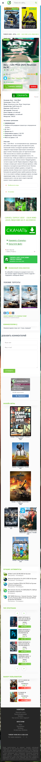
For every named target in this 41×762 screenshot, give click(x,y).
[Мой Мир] (13, 313)
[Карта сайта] (26, 737)
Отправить (9, 371)
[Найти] (36, 3)
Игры (9, 78)
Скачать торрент (15, 87)
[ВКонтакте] (5, 313)
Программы (20, 726)
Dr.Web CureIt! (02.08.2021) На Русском (19, 574)
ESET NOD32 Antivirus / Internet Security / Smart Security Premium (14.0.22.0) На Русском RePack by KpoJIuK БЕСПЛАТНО (22, 597)
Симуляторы (19, 78)
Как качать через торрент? (20, 718)
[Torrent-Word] (8, 3)
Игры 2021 (27, 78)
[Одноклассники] (10, 313)
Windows (20, 728)
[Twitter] (7, 313)
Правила (20, 716)
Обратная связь (20, 712)
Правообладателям (20, 714)
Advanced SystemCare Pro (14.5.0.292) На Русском (22, 578)
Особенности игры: (13, 185)
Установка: (11, 192)
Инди (13, 78)
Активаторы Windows (20, 730)
